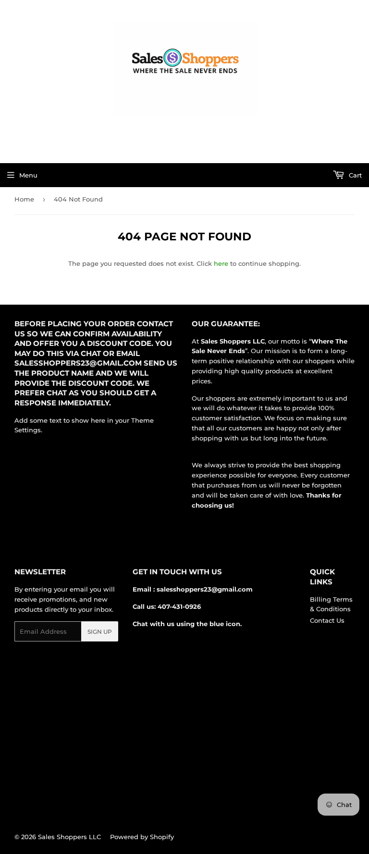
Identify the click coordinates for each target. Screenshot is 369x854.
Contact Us (327, 620)
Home (24, 199)
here (221, 263)
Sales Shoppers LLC (69, 837)
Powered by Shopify (142, 837)
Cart (354, 175)
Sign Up (99, 631)
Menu (28, 175)
